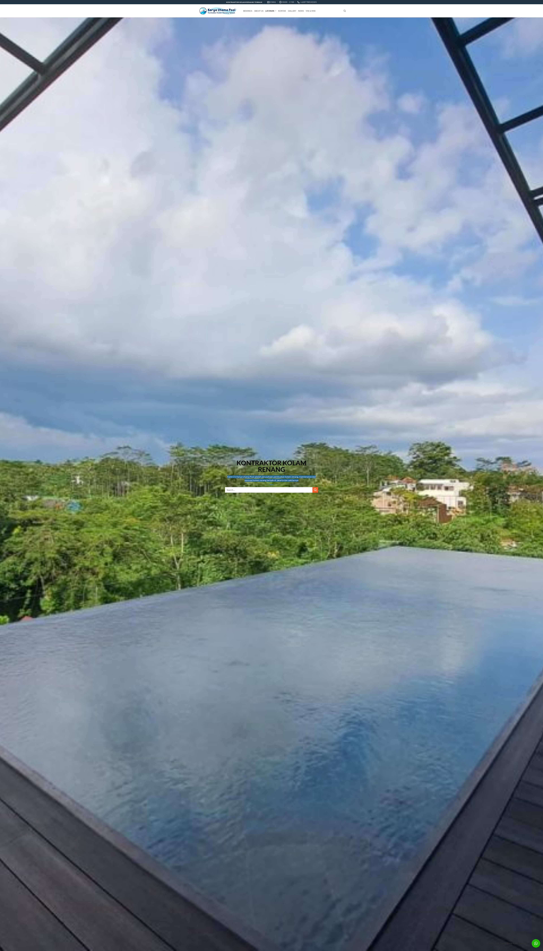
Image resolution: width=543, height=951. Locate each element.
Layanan (269, 11)
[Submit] (315, 490)
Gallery (292, 11)
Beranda (247, 11)
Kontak (282, 11)
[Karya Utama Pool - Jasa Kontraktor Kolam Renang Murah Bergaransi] (218, 10)
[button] (536, 943)
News (301, 11)
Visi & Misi (310, 11)
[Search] (345, 11)
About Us (258, 11)
